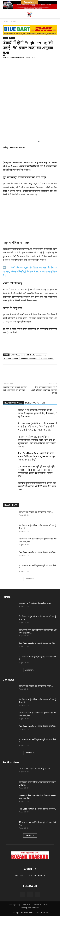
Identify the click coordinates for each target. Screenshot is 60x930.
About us (26, 905)
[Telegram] (18, 370)
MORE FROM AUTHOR (35, 403)
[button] (4, 14)
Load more (29, 578)
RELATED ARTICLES (13, 403)
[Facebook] (12, 370)
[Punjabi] (18, 134)
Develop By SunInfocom (30, 907)
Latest (13, 21)
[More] (38, 370)
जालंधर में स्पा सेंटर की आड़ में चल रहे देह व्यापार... (36, 512)
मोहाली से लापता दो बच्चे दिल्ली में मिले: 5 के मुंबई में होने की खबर (15, 388)
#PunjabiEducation (11, 358)
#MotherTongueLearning (36, 355)
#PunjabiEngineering (29, 358)
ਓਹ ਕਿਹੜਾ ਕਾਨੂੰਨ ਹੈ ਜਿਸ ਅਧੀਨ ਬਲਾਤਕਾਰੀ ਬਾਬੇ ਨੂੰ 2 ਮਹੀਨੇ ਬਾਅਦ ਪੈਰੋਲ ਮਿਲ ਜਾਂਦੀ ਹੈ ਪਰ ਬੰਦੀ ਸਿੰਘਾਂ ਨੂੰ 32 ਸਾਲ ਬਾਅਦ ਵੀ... (37, 426)
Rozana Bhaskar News (14, 58)
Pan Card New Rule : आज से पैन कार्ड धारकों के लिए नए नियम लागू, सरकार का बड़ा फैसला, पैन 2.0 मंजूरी (36, 456)
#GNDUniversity (17, 355)
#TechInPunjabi (47, 358)
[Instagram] (30, 894)
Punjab (12, 38)
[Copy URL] (31, 370)
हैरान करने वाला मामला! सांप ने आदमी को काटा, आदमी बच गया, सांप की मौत (44, 390)
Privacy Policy (14, 905)
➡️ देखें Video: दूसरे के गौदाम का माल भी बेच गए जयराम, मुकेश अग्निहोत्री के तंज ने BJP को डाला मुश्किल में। (30, 271)
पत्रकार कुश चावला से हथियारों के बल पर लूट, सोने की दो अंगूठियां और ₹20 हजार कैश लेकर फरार (37, 486)
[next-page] (9, 496)
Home (5, 21)
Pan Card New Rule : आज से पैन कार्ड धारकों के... (37, 552)
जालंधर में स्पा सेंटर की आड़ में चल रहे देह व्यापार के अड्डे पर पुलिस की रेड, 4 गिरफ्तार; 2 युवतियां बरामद (37, 413)
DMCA (46, 905)
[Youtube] (37, 894)
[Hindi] (12, 134)
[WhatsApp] (5, 370)
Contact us (37, 905)
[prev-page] (4, 496)
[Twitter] (25, 370)
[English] (7, 134)
